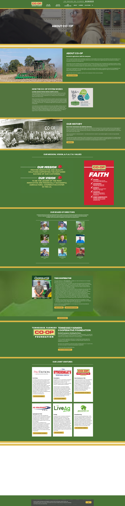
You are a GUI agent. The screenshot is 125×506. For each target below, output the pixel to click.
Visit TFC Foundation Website (65, 349)
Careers (81, 5)
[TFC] (37, 5)
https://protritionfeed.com (39, 393)
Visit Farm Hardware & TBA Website (83, 392)
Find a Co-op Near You (72, 75)
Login (65, 1)
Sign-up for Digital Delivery (71, 307)
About (75, 5)
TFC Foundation (80, 1)
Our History (70, 142)
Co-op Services (58, 5)
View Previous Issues (62, 318)
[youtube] (87, 1)
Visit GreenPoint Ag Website (81, 427)
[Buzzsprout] (93, 1)
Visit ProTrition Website (39, 396)
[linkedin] (90, 1)
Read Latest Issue (59, 307)
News (75, 1)
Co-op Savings (48, 5)
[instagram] (86, 1)
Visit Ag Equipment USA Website (40, 433)
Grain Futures (70, 1)
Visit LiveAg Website (59, 432)
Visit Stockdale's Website (60, 398)
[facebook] (88, 1)
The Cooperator (67, 5)
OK (88, 502)
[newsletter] (91, 1)
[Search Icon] (92, 5)
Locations (87, 5)
